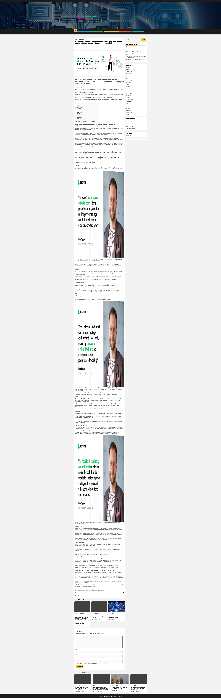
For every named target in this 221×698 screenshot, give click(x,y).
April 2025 (128, 90)
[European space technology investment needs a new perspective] (82, 679)
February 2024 (129, 112)
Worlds (102, 590)
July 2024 (128, 103)
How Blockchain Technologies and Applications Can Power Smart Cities (138, 688)
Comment (78, 635)
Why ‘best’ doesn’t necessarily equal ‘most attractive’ (86, 105)
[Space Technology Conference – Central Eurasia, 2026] (120, 679)
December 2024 (129, 93)
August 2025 (128, 82)
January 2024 (128, 114)
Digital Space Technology (96, 30)
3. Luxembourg (80, 111)
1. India (79, 108)
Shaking (99, 590)
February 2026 (129, 71)
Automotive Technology (82, 30)
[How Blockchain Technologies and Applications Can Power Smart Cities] (138, 679)
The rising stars (79, 107)
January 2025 (128, 91)
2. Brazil (79, 109)
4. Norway (80, 112)
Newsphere (114, 696)
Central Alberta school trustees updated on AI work (113, 593)
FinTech (87, 590)
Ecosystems (83, 590)
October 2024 (128, 97)
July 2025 (128, 84)
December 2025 (129, 75)
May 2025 (128, 88)
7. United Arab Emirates (82, 116)
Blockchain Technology (124, 30)
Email (77, 654)
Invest (90, 590)
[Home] (75, 30)
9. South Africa (80, 118)
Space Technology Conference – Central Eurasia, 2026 (119, 688)
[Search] (146, 32)
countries (78, 590)
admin (82, 48)
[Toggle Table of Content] (95, 104)
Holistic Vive (128, 135)
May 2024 (128, 106)
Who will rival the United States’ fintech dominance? (86, 121)
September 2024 (129, 99)
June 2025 (128, 86)
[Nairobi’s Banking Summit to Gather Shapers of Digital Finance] (99, 606)
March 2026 (128, 69)
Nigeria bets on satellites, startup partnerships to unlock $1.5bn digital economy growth (100, 688)
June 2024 (128, 105)
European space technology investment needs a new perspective (81, 688)
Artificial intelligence (137, 30)
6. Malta (79, 114)
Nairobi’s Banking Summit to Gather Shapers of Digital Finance (99, 616)
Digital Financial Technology (110, 30)
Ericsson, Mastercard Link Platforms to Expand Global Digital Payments (115, 616)
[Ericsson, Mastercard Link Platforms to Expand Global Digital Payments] (116, 606)
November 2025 (129, 76)
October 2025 (128, 78)
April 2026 (128, 67)
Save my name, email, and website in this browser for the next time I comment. (93, 663)
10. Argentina (81, 119)
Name (77, 649)
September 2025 (129, 80)
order (93, 590)
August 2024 (128, 101)
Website (77, 659)
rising (96, 590)
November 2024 (129, 95)
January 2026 (128, 73)
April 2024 (128, 108)
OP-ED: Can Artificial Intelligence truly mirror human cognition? (86, 594)
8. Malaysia (80, 117)
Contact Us (79, 33)
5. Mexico (80, 113)
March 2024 (128, 110)
